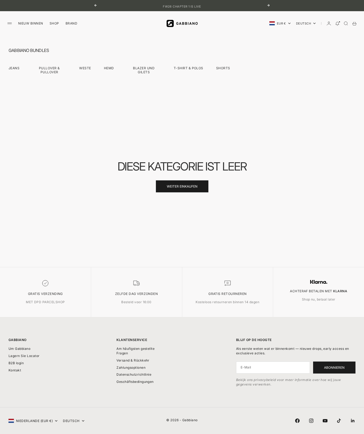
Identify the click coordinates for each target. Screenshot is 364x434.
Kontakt (15, 370)
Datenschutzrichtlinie (133, 374)
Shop (54, 23)
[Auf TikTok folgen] (339, 420)
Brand (71, 23)
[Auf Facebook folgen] (297, 420)
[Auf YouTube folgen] (325, 420)
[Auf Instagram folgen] (311, 420)
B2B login (16, 363)
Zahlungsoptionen (130, 368)
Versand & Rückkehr (132, 360)
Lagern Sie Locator (24, 356)
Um (19, 349)
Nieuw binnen (30, 23)
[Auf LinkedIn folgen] (352, 420)
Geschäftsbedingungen (135, 382)
